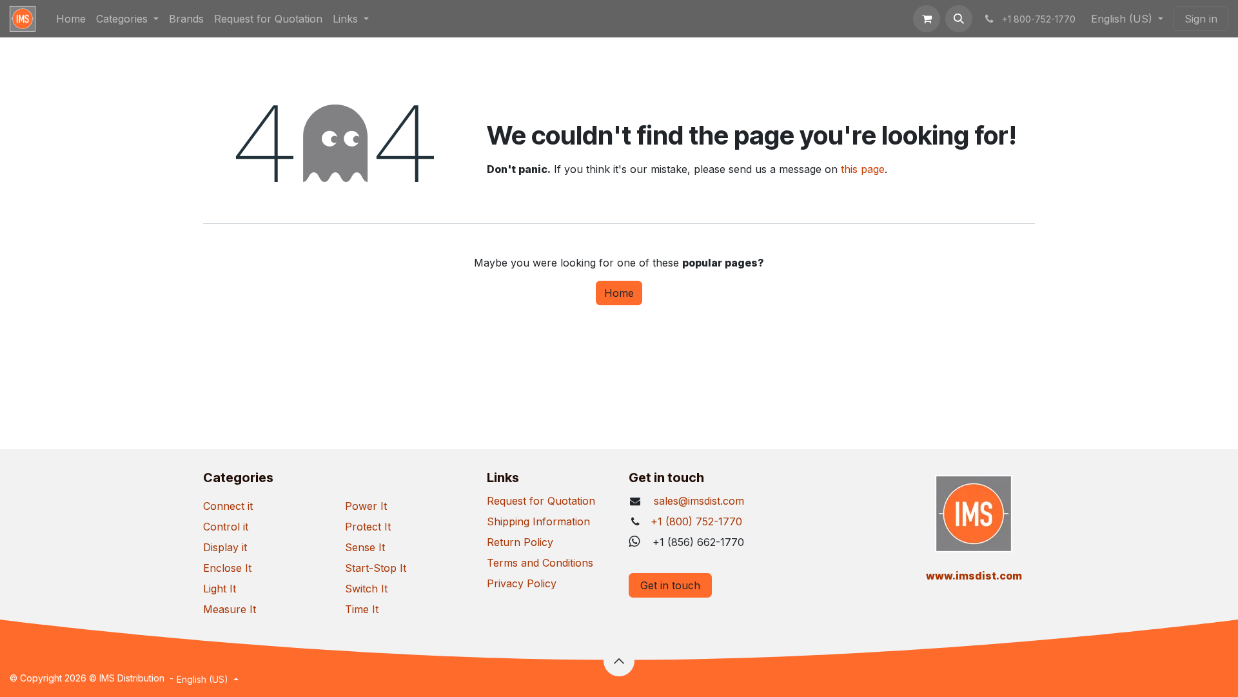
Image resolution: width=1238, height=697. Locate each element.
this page (863, 169)
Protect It (368, 526)
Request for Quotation (541, 500)
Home (619, 293)
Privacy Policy (521, 583)
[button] (958, 18)
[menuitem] (71, 19)
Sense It (365, 547)
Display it (225, 547)
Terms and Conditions (540, 562)
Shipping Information (538, 521)
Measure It (229, 609)
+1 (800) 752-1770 (696, 521)
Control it (225, 526)
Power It (366, 506)
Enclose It (227, 567)
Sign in (1200, 18)
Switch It (366, 588)
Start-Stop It (375, 567)
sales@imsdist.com (697, 500)
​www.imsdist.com (974, 575)
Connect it (228, 506)
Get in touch (670, 585)
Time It (361, 609)
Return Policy (520, 542)
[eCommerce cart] (926, 18)
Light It (219, 588)
